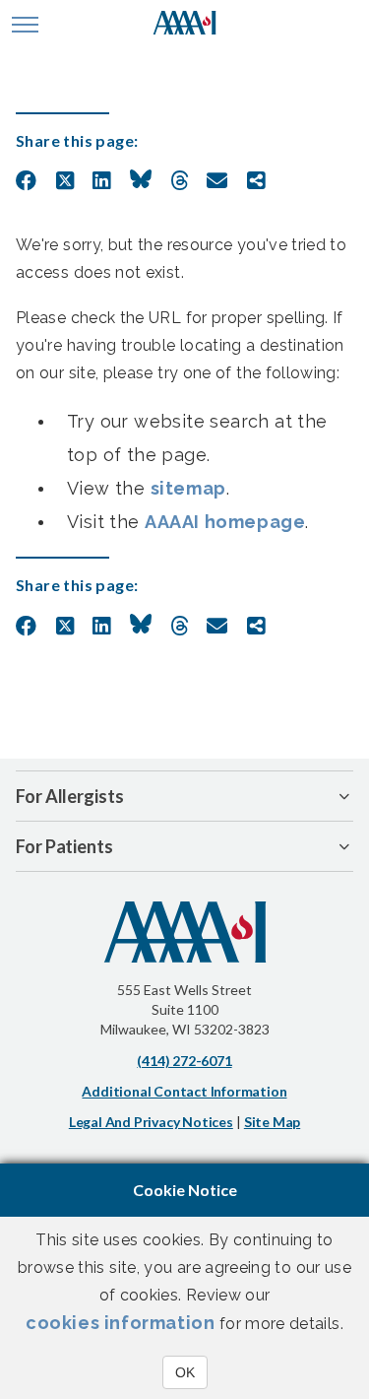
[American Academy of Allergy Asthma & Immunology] (184, 24)
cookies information (120, 1322)
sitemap (188, 488)
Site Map (272, 1121)
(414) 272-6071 (184, 1060)
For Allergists (70, 796)
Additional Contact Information (184, 1091)
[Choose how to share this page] (256, 181)
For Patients (64, 846)
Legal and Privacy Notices (151, 1121)
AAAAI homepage (225, 521)
